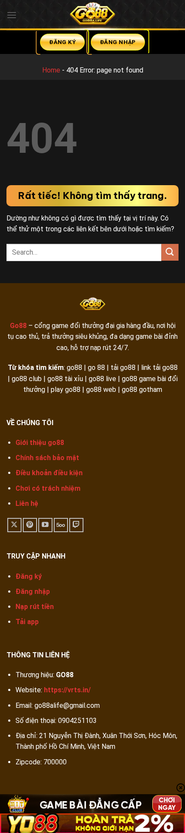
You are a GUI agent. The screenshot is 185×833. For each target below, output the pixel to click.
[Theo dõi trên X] (14, 525)
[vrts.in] (92, 15)
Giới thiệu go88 (39, 443)
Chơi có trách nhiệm (47, 488)
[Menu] (11, 14)
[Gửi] (170, 252)
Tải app (27, 622)
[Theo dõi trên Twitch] (76, 525)
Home (51, 70)
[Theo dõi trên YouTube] (45, 525)
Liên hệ (26, 503)
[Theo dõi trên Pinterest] (30, 525)
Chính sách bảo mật (47, 458)
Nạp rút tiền (34, 607)
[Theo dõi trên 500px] (61, 525)
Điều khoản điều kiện (49, 473)
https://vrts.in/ (67, 690)
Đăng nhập (32, 591)
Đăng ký (28, 576)
